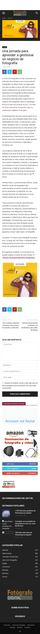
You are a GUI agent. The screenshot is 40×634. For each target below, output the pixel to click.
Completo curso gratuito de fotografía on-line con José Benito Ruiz (25, 523)
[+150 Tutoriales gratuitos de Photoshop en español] (6, 513)
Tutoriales (7, 625)
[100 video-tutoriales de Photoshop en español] (7, 534)
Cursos (10, 18)
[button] (3, 13)
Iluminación (30, 625)
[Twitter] (9, 72)
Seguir (33, 468)
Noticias (19, 627)
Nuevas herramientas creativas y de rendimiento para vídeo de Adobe (29, 326)
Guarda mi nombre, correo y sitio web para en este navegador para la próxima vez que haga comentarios (20, 385)
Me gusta (32, 464)
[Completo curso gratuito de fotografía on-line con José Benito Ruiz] (7, 525)
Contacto (27, 627)
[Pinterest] (14, 72)
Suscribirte (32, 473)
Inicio (4, 18)
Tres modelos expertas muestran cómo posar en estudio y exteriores (10, 325)
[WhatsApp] (20, 72)
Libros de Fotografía (18, 625)
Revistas (12, 627)
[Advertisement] (20, 6)
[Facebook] (4, 72)
